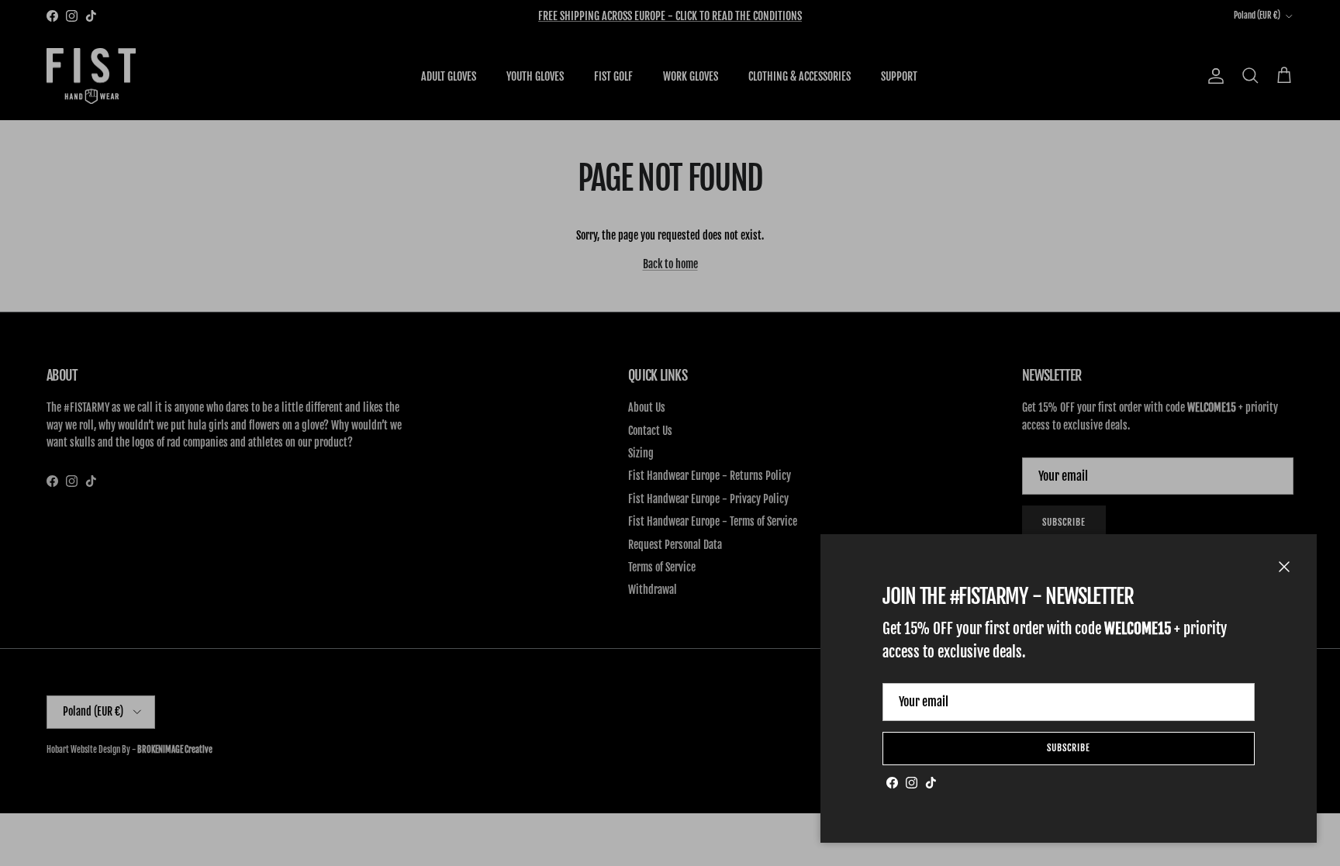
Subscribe (1068, 748)
